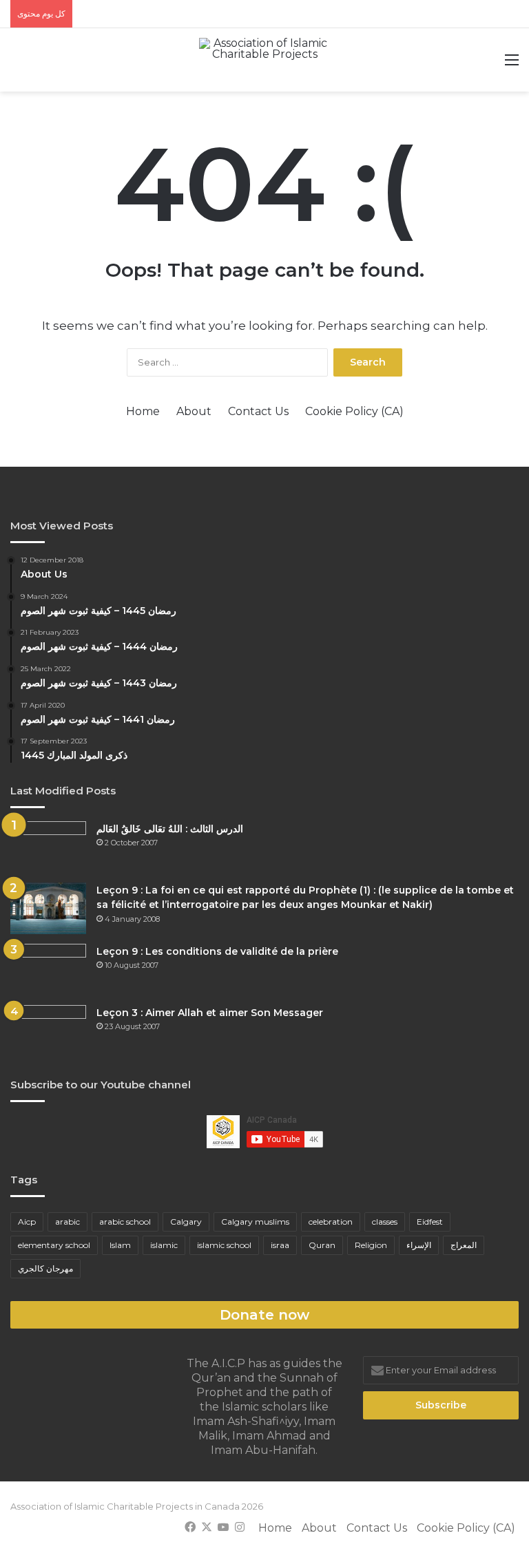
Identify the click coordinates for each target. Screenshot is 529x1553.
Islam (120, 1245)
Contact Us (258, 411)
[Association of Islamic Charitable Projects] (264, 60)
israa (280, 1245)
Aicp (27, 1221)
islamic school (224, 1245)
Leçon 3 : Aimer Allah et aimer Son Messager (209, 1012)
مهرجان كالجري (45, 1268)
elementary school (54, 1245)
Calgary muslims (255, 1221)
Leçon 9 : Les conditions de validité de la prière (217, 951)
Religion (371, 1245)
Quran (322, 1245)
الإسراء (418, 1245)
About (193, 411)
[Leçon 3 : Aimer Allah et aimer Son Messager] (48, 1031)
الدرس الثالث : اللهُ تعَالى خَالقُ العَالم (169, 829)
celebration (331, 1221)
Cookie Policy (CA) (354, 411)
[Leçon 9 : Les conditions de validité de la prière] (48, 969)
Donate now (264, 1315)
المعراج (463, 1245)
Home (143, 411)
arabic (67, 1221)
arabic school (125, 1221)
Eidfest (430, 1221)
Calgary (186, 1221)
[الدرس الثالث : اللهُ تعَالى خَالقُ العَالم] (48, 847)
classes (384, 1221)
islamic (164, 1245)
